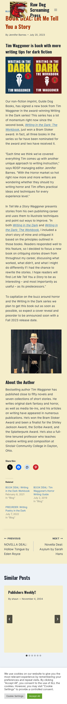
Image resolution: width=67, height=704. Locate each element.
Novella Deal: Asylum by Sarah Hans (51, 546)
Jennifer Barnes (17, 34)
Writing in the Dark (25, 225)
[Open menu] (55, 9)
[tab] (26, 655)
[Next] (57, 619)
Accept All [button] (34, 696)
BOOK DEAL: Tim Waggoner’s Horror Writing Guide (44, 491)
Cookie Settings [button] (14, 696)
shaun (15, 598)
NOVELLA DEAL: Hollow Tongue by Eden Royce (16, 546)
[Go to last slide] (9, 619)
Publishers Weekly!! (22, 592)
